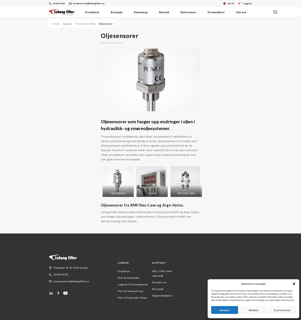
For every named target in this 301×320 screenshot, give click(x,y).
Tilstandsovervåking (85, 23)
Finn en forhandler (129, 277)
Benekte (253, 310)
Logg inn (247, 3)
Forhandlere (216, 12)
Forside (56, 23)
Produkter (92, 12)
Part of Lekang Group (130, 291)
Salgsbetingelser (162, 295)
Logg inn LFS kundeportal (133, 284)
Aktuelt (164, 12)
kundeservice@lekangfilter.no (89, 3)
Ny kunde (157, 288)
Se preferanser (282, 310)
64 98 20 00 (59, 3)
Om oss (241, 12)
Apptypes (67, 23)
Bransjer (117, 12)
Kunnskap (141, 12)
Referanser (188, 12)
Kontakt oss (159, 282)
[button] (294, 284)
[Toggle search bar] (275, 12)
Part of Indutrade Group (132, 297)
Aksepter (224, 310)
